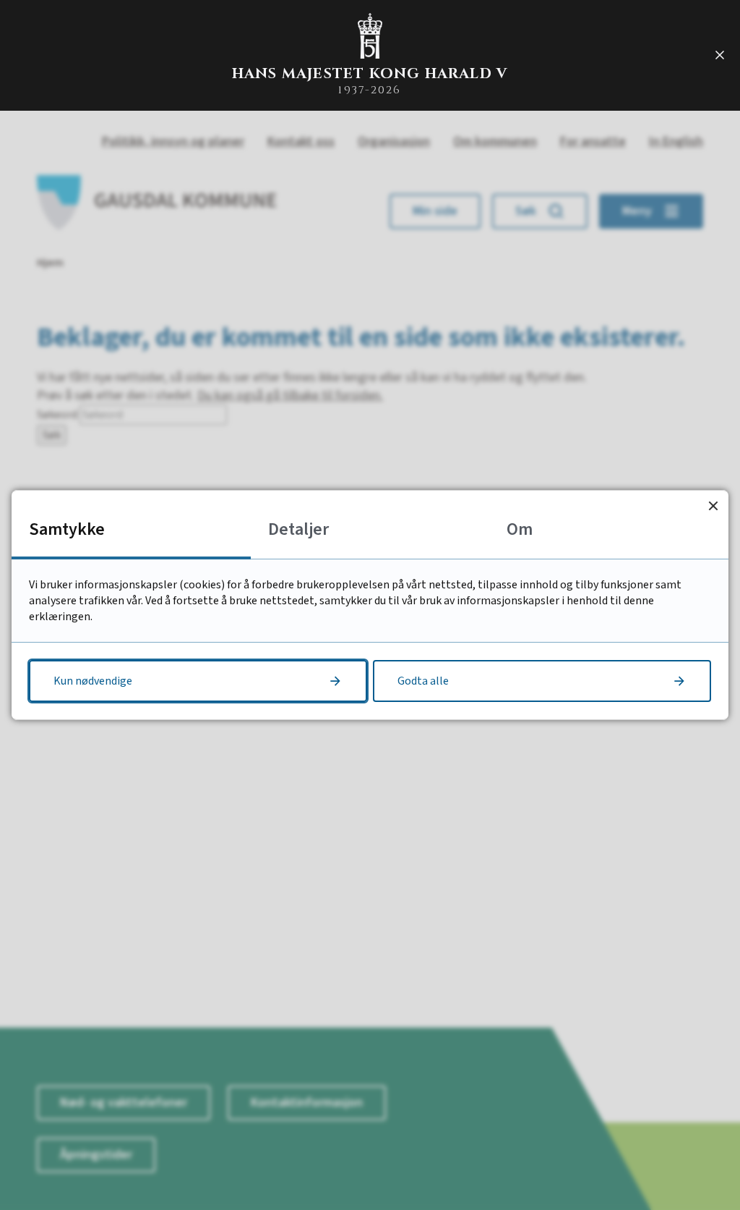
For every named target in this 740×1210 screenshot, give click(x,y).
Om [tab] (520, 529)
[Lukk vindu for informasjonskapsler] (713, 505)
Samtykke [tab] (67, 529)
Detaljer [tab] (298, 529)
